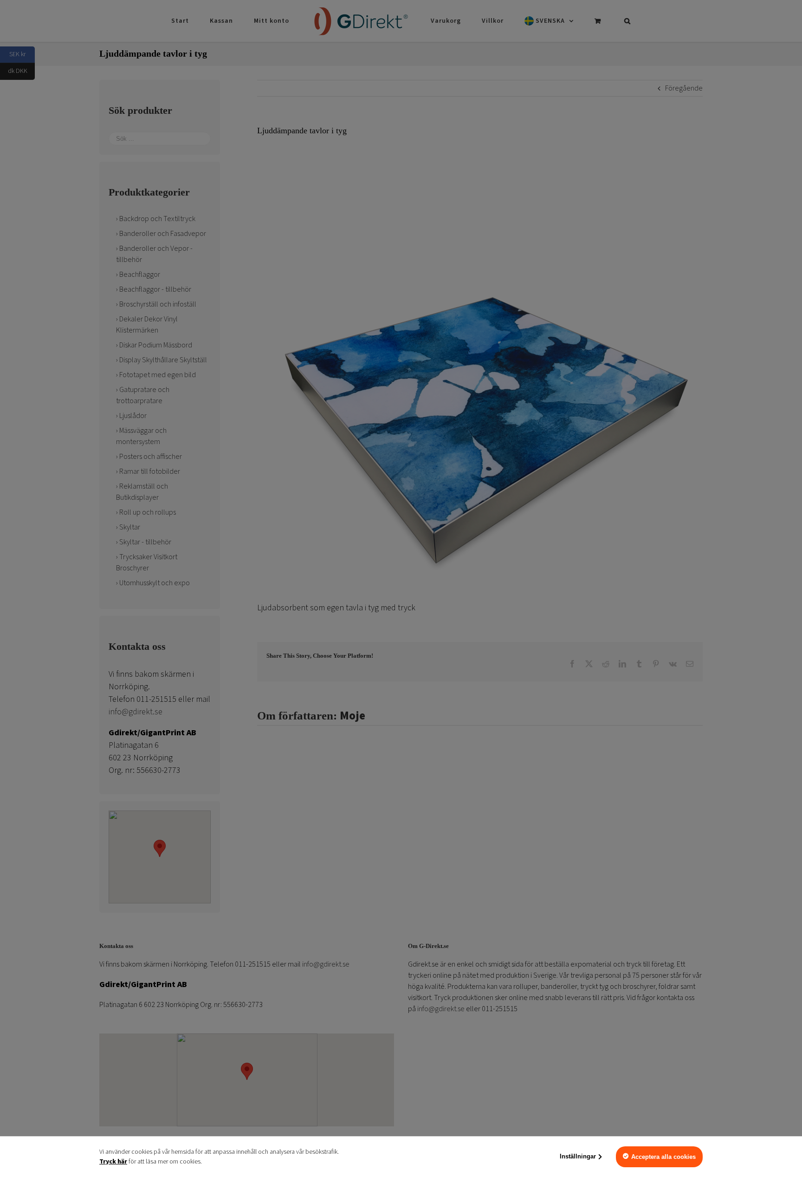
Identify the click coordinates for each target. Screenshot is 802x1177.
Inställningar (578, 1156)
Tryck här (113, 1161)
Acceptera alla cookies (663, 1156)
